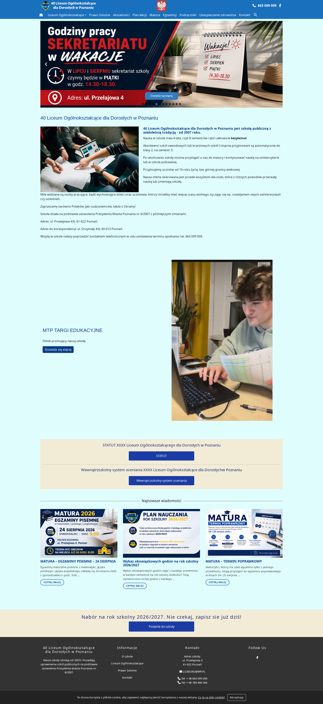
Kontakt (244, 15)
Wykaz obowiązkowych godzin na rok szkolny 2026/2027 (160, 563)
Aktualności (121, 15)
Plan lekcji (140, 15)
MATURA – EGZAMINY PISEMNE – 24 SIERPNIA (78, 561)
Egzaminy (170, 15)
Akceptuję (237, 697)
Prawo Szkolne (99, 15)
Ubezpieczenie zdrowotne (217, 15)
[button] (255, 14)
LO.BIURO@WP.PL (194, 671)
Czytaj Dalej (52, 582)
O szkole (127, 656)
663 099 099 (267, 5)
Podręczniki (188, 15)
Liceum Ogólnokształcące (66, 15)
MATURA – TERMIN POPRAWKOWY (234, 561)
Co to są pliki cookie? (211, 697)
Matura (155, 15)
